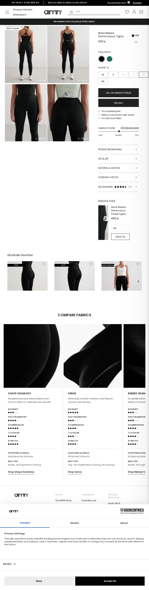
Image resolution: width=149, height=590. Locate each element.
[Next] (138, 281)
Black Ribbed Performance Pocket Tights (118, 211)
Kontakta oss (89, 500)
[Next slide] (140, 356)
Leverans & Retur (117, 177)
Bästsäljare (19, 14)
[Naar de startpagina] (53, 12)
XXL (103, 81)
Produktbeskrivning (117, 149)
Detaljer (117, 158)
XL (144, 74)
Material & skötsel (117, 168)
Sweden (137, 2)
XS (103, 74)
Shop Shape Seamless (21, 471)
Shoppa (18, 9)
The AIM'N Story (63, 500)
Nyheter (28, 9)
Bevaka (118, 102)
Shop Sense (75, 471)
